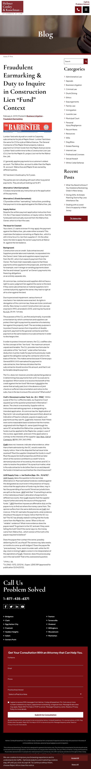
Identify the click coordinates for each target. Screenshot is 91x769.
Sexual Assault (72, 158)
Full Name (11, 657)
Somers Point (10, 639)
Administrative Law (74, 77)
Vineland (51, 624)
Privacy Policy (12, 724)
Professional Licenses (75, 154)
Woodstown (53, 632)
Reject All (75, 764)
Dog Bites (70, 142)
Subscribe (76, 218)
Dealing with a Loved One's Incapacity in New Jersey (76, 207)
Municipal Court (72, 118)
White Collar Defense (75, 163)
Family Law (70, 106)
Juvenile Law (71, 114)
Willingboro (53, 628)
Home (5, 56)
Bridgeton (9, 616)
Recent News (71, 129)
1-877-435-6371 (16, 598)
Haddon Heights (11, 632)
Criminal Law (71, 89)
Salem (7, 636)
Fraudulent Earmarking (13, 119)
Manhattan (52, 636)
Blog (11, 56)
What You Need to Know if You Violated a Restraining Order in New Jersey (77, 188)
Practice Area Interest (16, 690)
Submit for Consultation (45, 715)
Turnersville (52, 620)
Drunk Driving (71, 93)
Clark (7, 620)
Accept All (75, 758)
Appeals (69, 81)
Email (10, 668)
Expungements (72, 102)
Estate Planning (72, 146)
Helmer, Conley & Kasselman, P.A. (15, 740)
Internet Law (71, 150)
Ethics (68, 97)
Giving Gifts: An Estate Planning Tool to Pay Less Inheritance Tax (76, 198)
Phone (10, 679)
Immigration (71, 110)
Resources (70, 133)
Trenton (51, 616)
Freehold (9, 628)
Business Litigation (35, 116)
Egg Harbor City (11, 624)
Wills (68, 138)
